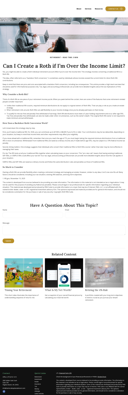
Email (67, 210)
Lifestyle (37, 391)
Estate (36, 382)
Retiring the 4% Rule (96, 290)
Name (5, 210)
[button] (79, 9)
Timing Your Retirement (18, 290)
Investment (38, 379)
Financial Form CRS (65, 373)
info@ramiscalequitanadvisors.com (14, 388)
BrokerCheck (102, 377)
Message (6, 223)
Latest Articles (39, 394)
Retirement (38, 377)
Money (36, 389)
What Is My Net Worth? (58, 290)
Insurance (37, 384)
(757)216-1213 (12, 377)
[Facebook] (4, 391)
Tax (35, 386)
